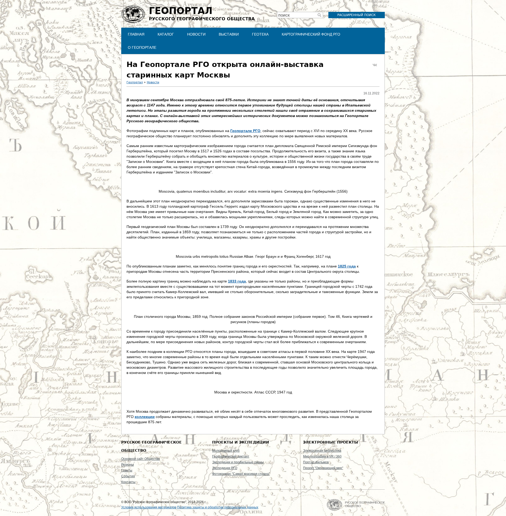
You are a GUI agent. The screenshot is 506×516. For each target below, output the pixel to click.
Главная (136, 34)
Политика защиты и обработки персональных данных (217, 507)
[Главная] (133, 14)
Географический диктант (230, 456)
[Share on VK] (375, 65)
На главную (356, 505)
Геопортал (134, 82)
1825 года (347, 266)
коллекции (145, 417)
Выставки (229, 34)
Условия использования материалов (148, 507)
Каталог (166, 34)
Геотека (260, 34)
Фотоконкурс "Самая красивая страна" (241, 474)
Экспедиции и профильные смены (238, 462)
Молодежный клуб (226, 450)
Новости (196, 34)
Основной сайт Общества (140, 459)
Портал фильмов (316, 462)
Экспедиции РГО (224, 468)
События (128, 476)
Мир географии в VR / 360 (322, 456)
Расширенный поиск (356, 15)
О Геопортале (142, 47)
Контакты (128, 482)
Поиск (284, 15)
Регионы (127, 464)
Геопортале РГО (245, 131)
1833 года (237, 281)
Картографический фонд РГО (311, 34)
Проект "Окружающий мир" (323, 468)
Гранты (126, 470)
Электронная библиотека (322, 450)
